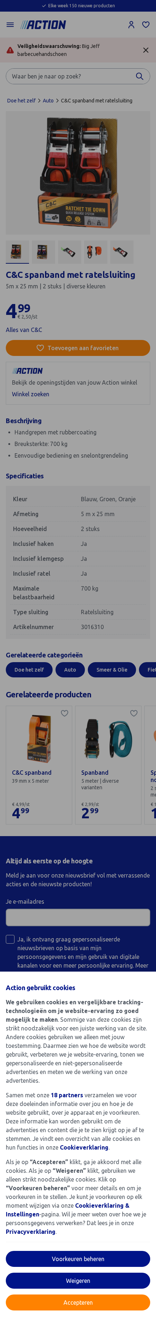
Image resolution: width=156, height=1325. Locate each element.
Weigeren (78, 1280)
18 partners (67, 1095)
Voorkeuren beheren (78, 1259)
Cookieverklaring (84, 1147)
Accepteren (78, 1302)
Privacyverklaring (31, 1231)
